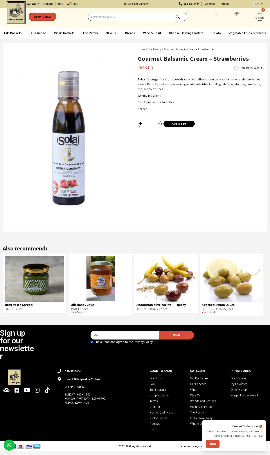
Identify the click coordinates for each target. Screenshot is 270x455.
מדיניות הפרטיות (221, 435)
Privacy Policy (143, 342)
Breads (130, 33)
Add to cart (179, 124)
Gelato (216, 33)
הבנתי (212, 443)
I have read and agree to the (124, 342)
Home (141, 49)
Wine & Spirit (152, 33)
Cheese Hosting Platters (186, 33)
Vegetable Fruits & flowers (247, 33)
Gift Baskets (13, 33)
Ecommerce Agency (192, 446)
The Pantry (90, 33)
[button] (42, 17)
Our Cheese (38, 33)
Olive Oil (111, 33)
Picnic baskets (64, 33)
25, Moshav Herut (111, 379)
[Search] (178, 17)
